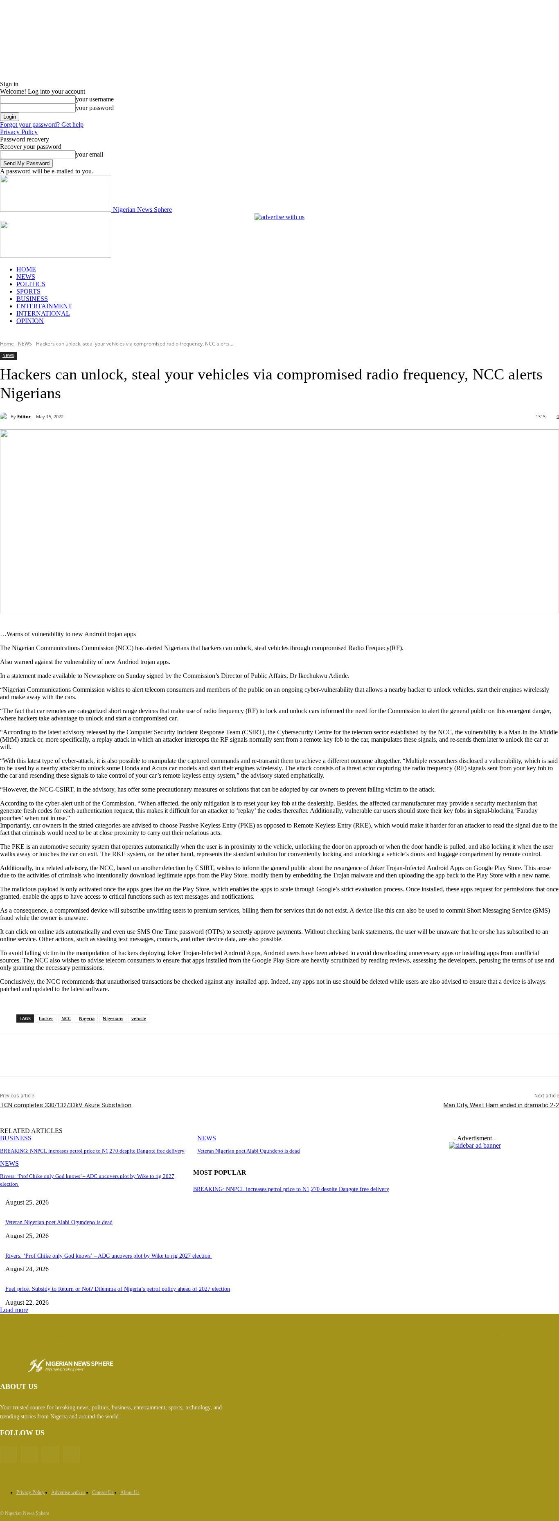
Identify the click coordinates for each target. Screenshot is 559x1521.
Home (7, 343)
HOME (26, 269)
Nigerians (113, 1018)
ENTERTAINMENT (44, 306)
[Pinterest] (131, 1055)
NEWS (25, 276)
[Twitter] (101, 1055)
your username (95, 99)
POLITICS (30, 283)
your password (95, 107)
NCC (66, 1018)
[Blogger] (8, 1454)
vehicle (138, 1018)
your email (89, 154)
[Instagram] (50, 1454)
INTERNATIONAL (43, 313)
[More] (191, 1055)
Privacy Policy (19, 131)
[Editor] (5, 417)
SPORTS (28, 291)
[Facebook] (72, 1055)
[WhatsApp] (160, 1055)
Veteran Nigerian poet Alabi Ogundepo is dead (248, 1151)
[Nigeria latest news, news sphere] (70, 1365)
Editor (24, 416)
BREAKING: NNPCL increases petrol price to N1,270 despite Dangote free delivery (92, 1151)
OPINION (30, 320)
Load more (14, 1309)
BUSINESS (32, 298)
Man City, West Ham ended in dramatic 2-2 (501, 1105)
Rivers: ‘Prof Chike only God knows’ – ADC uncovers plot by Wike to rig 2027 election (108, 1256)
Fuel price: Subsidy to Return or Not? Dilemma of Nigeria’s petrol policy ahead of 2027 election (117, 1289)
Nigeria (87, 1018)
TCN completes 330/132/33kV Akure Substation (65, 1105)
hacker (46, 1018)
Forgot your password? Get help (41, 124)
